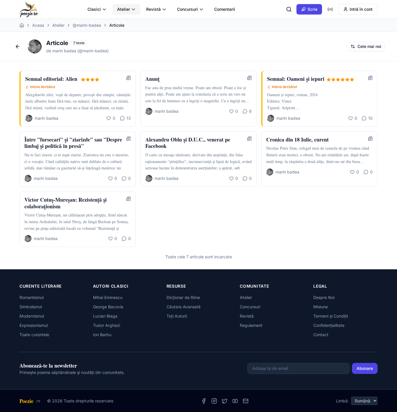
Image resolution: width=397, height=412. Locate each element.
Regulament (251, 325)
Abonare (365, 368)
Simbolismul (30, 306)
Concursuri (187, 9)
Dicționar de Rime (183, 297)
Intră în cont (361, 9)
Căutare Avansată (184, 306)
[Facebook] (204, 401)
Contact (320, 334)
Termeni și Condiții (330, 316)
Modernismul (31, 316)
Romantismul (31, 297)
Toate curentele (34, 334)
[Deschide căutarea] (289, 9)
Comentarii (224, 9)
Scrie (312, 9)
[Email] (245, 401)
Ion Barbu (102, 334)
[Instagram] (214, 401)
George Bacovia (108, 306)
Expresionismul (33, 325)
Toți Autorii (177, 316)
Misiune (320, 306)
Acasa (38, 25)
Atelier (123, 9)
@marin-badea (87, 25)
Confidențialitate (328, 325)
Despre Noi (324, 297)
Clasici (94, 9)
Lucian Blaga (105, 316)
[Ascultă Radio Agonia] (330, 9)
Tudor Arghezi (106, 325)
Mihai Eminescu (107, 297)
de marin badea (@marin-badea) (77, 50)
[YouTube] (235, 401)
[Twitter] (225, 401)
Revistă (153, 9)
